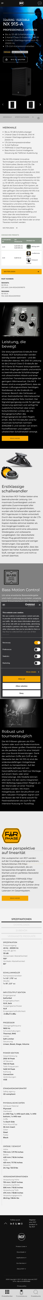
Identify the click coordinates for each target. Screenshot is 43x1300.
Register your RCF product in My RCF (33, 1223)
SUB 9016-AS (18, 246)
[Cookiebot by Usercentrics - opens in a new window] (26, 604)
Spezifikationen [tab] (21, 919)
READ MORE (15, 438)
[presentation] (2, 104)
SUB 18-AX (17, 258)
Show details (31, 672)
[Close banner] (39, 605)
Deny (21, 693)
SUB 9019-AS (18, 248)
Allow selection (21, 686)
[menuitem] (21, 1286)
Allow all (21, 679)
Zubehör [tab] (21, 930)
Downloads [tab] (21, 924)
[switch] (37, 649)
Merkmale (7, 117)
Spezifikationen (22, 117)
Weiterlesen (8, 228)
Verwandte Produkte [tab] (22, 936)
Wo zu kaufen (18, 60)
